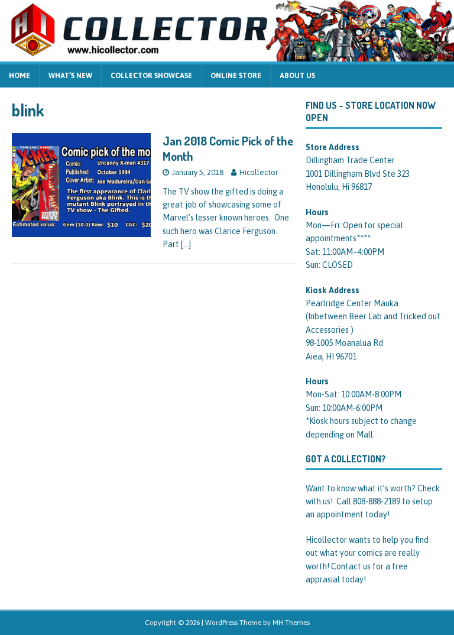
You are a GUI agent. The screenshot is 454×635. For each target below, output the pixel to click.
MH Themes (291, 622)
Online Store (235, 76)
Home (19, 76)
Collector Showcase (151, 76)
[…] (186, 244)
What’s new (70, 76)
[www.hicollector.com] (227, 55)
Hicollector (258, 172)
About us (297, 76)
